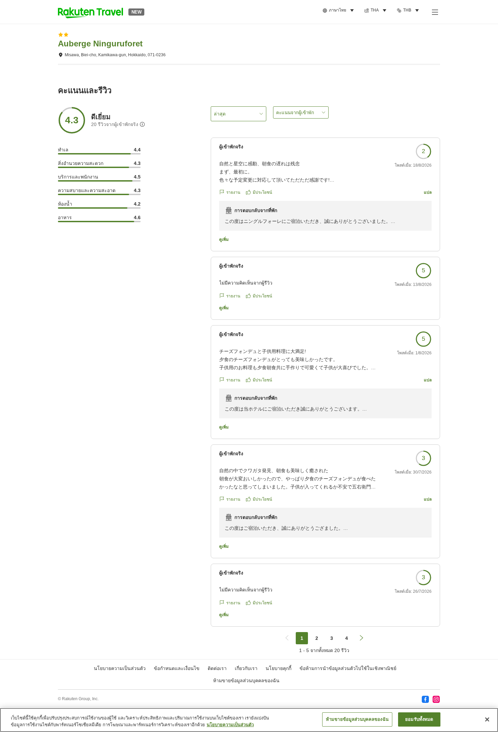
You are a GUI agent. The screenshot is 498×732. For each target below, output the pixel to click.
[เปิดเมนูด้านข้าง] (434, 11)
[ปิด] (487, 719)
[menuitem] (339, 10)
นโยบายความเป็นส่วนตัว (230, 724)
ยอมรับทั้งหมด (419, 719)
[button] (90, 11)
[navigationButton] (287, 638)
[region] (249, 720)
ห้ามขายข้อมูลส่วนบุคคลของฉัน (246, 680)
